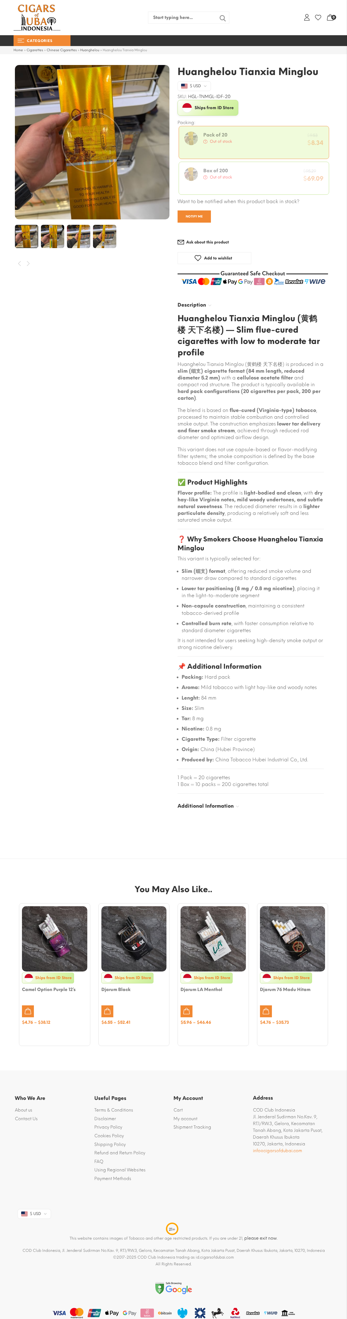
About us (23, 1110)
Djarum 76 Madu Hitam (285, 989)
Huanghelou (89, 50)
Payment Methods (112, 1178)
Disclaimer (105, 1118)
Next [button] (28, 263)
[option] (92, 142)
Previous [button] (19, 263)
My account (185, 1118)
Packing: (186, 123)
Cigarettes (35, 50)
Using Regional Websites (120, 1169)
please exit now (260, 1238)
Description (192, 305)
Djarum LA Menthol (201, 989)
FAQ (98, 1161)
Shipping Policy (110, 1144)
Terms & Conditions (113, 1110)
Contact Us (26, 1118)
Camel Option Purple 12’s (49, 989)
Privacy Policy (108, 1127)
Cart (178, 1110)
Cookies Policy (109, 1135)
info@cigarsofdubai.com (277, 1150)
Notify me (194, 216)
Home (18, 50)
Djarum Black (116, 989)
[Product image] (54, 939)
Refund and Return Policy (119, 1152)
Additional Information (206, 806)
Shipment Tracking (192, 1127)
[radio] (254, 142)
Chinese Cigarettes (62, 50)
